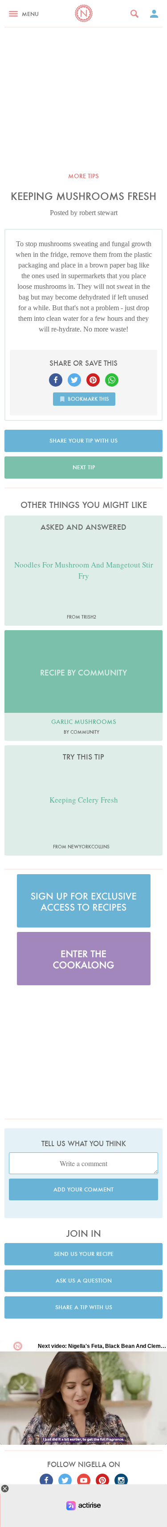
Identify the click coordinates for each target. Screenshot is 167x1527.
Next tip (84, 467)
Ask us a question (84, 1280)
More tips (83, 176)
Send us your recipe (84, 1254)
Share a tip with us (83, 1307)
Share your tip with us (83, 440)
